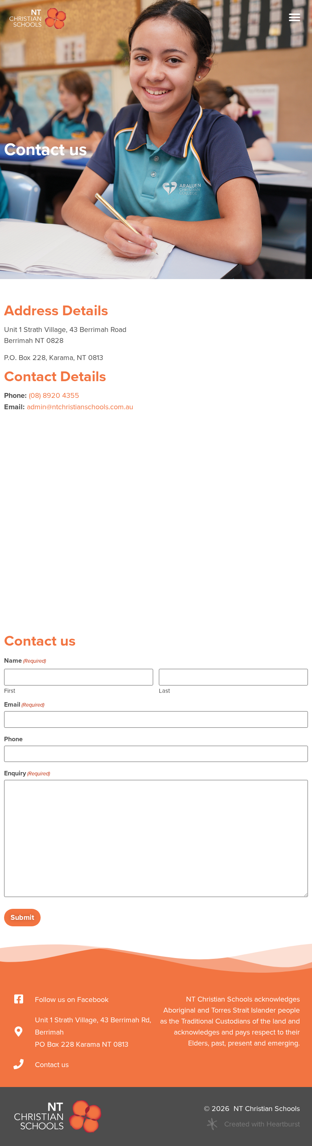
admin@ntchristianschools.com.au (80, 407)
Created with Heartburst (262, 1124)
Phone (13, 739)
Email (24, 704)
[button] (295, 18)
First (9, 690)
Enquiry (27, 773)
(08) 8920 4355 (54, 395)
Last (164, 690)
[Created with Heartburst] (212, 1124)
